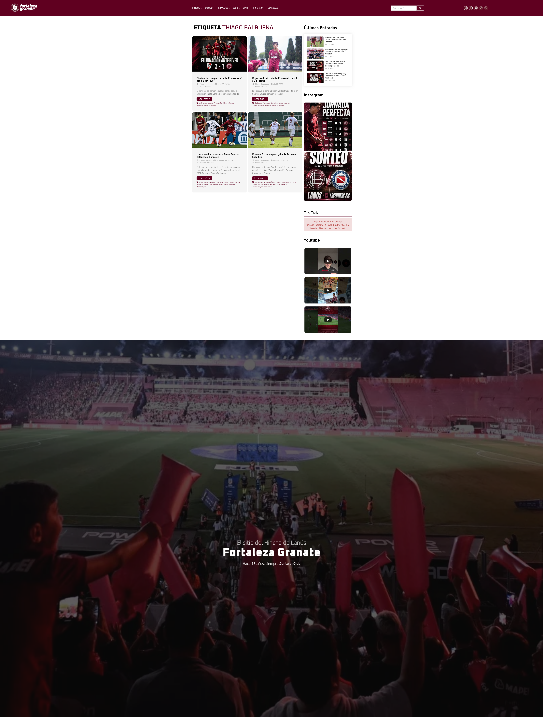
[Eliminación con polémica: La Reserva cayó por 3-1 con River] (219, 54)
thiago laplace (281, 184)
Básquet (209, 8)
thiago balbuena (228, 103)
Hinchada (258, 8)
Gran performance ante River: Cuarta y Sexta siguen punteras (335, 64)
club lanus (202, 103)
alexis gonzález (204, 182)
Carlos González (206, 160)
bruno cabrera (216, 182)
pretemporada (207, 184)
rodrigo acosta (258, 184)
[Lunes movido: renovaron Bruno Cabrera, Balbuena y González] (219, 130)
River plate (218, 103)
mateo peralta (285, 182)
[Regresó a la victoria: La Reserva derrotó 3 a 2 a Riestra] (275, 54)
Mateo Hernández (206, 84)
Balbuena (258, 103)
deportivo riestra (277, 103)
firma (232, 182)
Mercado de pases (207, 163)
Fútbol (196, 8)
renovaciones (218, 184)
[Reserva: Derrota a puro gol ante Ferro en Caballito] (275, 130)
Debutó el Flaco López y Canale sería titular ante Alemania (335, 76)
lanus (199, 184)
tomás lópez (201, 187)
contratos (225, 182)
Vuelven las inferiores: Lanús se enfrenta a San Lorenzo (335, 40)
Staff (245, 8)
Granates (223, 8)
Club (235, 8)
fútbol (237, 182)
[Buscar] (420, 8)
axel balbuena (260, 182)
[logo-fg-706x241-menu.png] (24, 7)
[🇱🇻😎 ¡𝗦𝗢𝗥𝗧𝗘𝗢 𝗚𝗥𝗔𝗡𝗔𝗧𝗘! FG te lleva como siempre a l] (328, 176)
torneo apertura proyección (206, 105)
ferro (267, 182)
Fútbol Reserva (205, 87)
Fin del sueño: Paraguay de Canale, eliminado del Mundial (337, 52)
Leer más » (204, 99)
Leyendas (273, 8)
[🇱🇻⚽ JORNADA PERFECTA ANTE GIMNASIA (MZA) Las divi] (328, 127)
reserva (210, 103)
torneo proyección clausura (262, 187)
